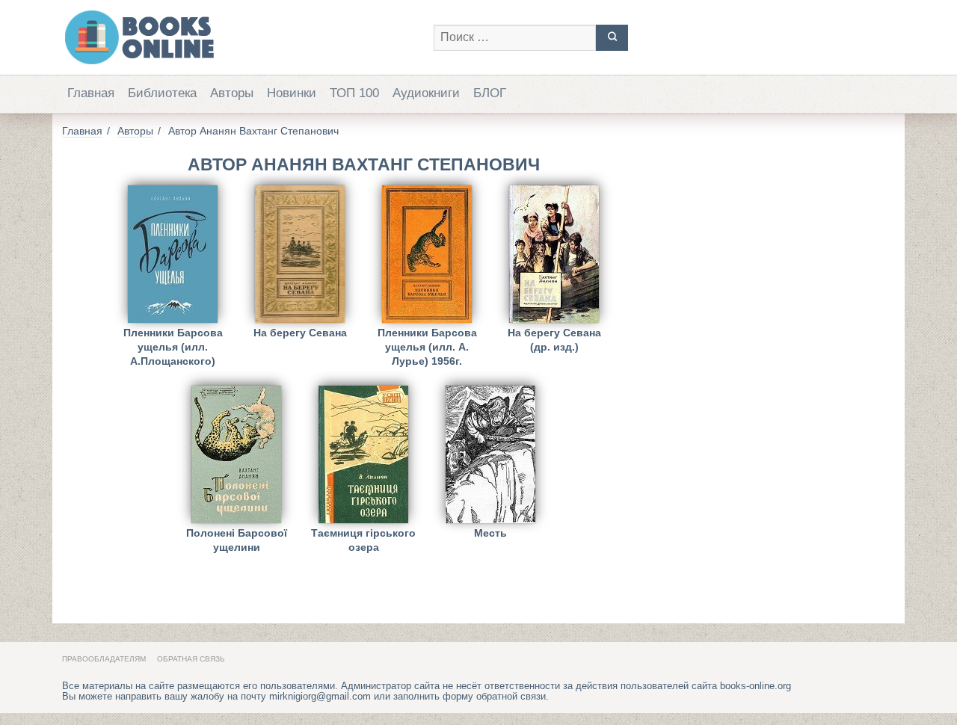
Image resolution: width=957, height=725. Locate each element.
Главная (90, 93)
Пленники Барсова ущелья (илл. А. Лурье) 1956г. (427, 344)
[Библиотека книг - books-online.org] (240, 37)
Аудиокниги (426, 93)
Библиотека (162, 93)
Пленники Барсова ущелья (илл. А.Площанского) (173, 344)
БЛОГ (489, 93)
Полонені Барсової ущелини (236, 540)
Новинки (291, 93)
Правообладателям (104, 659)
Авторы (231, 93)
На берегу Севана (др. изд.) (554, 340)
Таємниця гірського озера (363, 540)
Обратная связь (191, 659)
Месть (490, 533)
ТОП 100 (354, 93)
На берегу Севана (300, 333)
